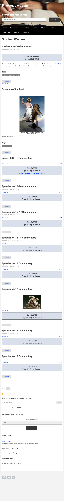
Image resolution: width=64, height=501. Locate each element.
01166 (58, 64)
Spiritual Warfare (7, 75)
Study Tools (7, 32)
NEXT (60, 84)
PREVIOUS (5, 84)
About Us (16, 32)
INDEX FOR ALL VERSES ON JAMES (32, 173)
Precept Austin (15, 5)
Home (5, 28)
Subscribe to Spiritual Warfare (2, 394)
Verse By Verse (25, 28)
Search (54, 19)
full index (19, 407)
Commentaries (14, 28)
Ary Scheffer (31, 133)
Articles (35, 28)
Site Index (44, 28)
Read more (7, 82)
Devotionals (53, 28)
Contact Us (26, 32)
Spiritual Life (16, 75)
